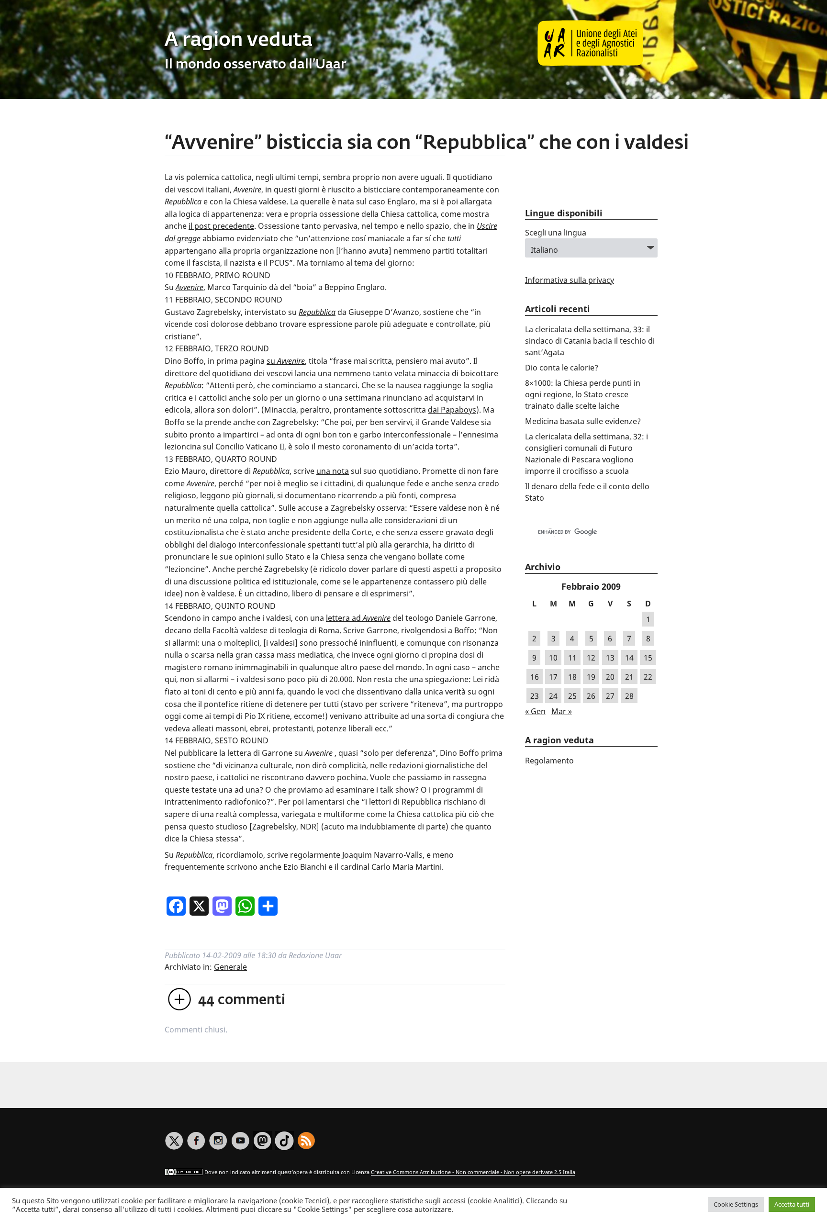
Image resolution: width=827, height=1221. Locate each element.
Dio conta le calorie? (561, 367)
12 (591, 657)
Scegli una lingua (555, 232)
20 (610, 677)
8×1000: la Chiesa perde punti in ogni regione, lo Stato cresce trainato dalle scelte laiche (582, 394)
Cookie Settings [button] (736, 1204)
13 (610, 657)
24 (553, 696)
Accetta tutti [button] (791, 1204)
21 (629, 677)
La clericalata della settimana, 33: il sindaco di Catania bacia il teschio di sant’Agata (590, 341)
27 (610, 696)
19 (591, 677)
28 (629, 696)
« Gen (535, 711)
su (286, 361)
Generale (230, 967)
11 (572, 657)
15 (648, 657)
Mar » (561, 711)
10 (553, 657)
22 (648, 677)
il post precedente (221, 226)
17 (553, 677)
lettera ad (358, 618)
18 (572, 677)
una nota (332, 471)
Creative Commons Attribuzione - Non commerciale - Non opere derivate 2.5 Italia (473, 1172)
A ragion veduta (239, 40)
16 (534, 677)
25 (572, 696)
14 (629, 657)
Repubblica (317, 312)
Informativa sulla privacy (569, 280)
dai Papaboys (452, 409)
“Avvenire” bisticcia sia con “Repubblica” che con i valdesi (427, 143)
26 (591, 696)
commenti (241, 1000)
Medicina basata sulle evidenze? (583, 421)
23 (534, 696)
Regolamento (549, 760)
